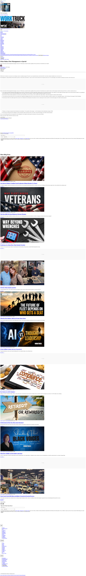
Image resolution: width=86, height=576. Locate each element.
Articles (8, 0)
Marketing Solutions (46, 55)
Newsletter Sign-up (6, 55)
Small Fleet (2, 46)
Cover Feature (4, 0)
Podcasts (18, 54)
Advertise (24, 55)
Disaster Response (3, 33)
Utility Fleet (2, 51)
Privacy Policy (2, 575)
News (6, 0)
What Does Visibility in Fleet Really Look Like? (11, 453)
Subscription (2, 55)
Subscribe (1, 14)
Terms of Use (6, 575)
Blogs (5, 54)
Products (13, 54)
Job (30, 54)
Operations (1, 41)
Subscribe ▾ (2, 2)
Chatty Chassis (7, 59)
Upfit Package (16, 55)
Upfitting (1, 49)
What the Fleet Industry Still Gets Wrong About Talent (13, 318)
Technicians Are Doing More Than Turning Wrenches (12, 245)
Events (27, 54)
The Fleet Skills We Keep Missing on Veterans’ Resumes (13, 214)
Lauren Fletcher (8, 181)
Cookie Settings (41, 55)
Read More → (2, 186)
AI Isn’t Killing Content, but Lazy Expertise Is (11, 349)
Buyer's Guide (33, 54)
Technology (2, 48)
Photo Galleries (10, 54)
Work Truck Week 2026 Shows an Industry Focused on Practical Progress (17, 496)
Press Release (36, 55)
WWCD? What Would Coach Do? (8, 287)
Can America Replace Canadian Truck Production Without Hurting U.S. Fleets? (18, 183)
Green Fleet (2, 36)
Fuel (1, 35)
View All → (2, 500)
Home (1, 59)
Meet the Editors (20, 55)
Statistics (21, 54)
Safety (1, 44)
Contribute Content (31, 55)
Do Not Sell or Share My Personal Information (18, 575)
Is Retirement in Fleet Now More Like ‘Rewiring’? (12, 422)
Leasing (1, 38)
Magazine (16, 54)
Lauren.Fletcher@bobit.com (4, 118)
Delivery (1, 31)
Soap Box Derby (11, 55)
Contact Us (27, 55)
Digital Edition (6, 14)
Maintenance (2, 40)
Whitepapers (24, 54)
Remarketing (2, 43)
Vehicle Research (2, 52)
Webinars (29, 54)
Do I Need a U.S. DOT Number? (7, 391)
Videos (7, 54)
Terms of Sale (10, 575)
